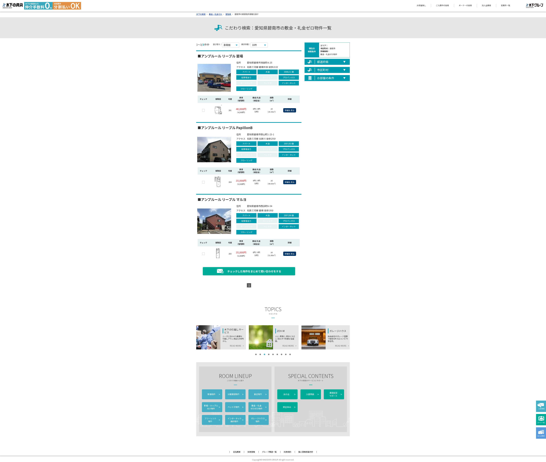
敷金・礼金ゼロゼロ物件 (259, 407)
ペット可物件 (235, 407)
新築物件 (214, 394)
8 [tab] (286, 354)
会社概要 (236, 451)
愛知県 (228, 14)
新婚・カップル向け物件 (212, 407)
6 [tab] (277, 354)
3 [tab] (264, 354)
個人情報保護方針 (305, 451)
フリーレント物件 (212, 420)
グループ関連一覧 (269, 451)
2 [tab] (260, 354)
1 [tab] (256, 354)
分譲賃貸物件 (235, 394)
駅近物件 (260, 394)
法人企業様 (486, 5)
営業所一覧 (505, 5)
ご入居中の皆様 (442, 5)
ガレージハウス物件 (259, 420)
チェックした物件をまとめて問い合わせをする (254, 271)
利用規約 (287, 451)
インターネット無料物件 (235, 420)
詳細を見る (290, 110)
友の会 (289, 394)
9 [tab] (290, 354)
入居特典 (312, 394)
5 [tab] (273, 354)
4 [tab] (268, 354)
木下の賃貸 (200, 14)
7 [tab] (281, 354)
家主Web (289, 407)
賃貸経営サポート (335, 394)
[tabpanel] (221, 337)
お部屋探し (421, 5)
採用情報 (251, 451)
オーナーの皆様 (465, 5)
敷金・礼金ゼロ (215, 14)
